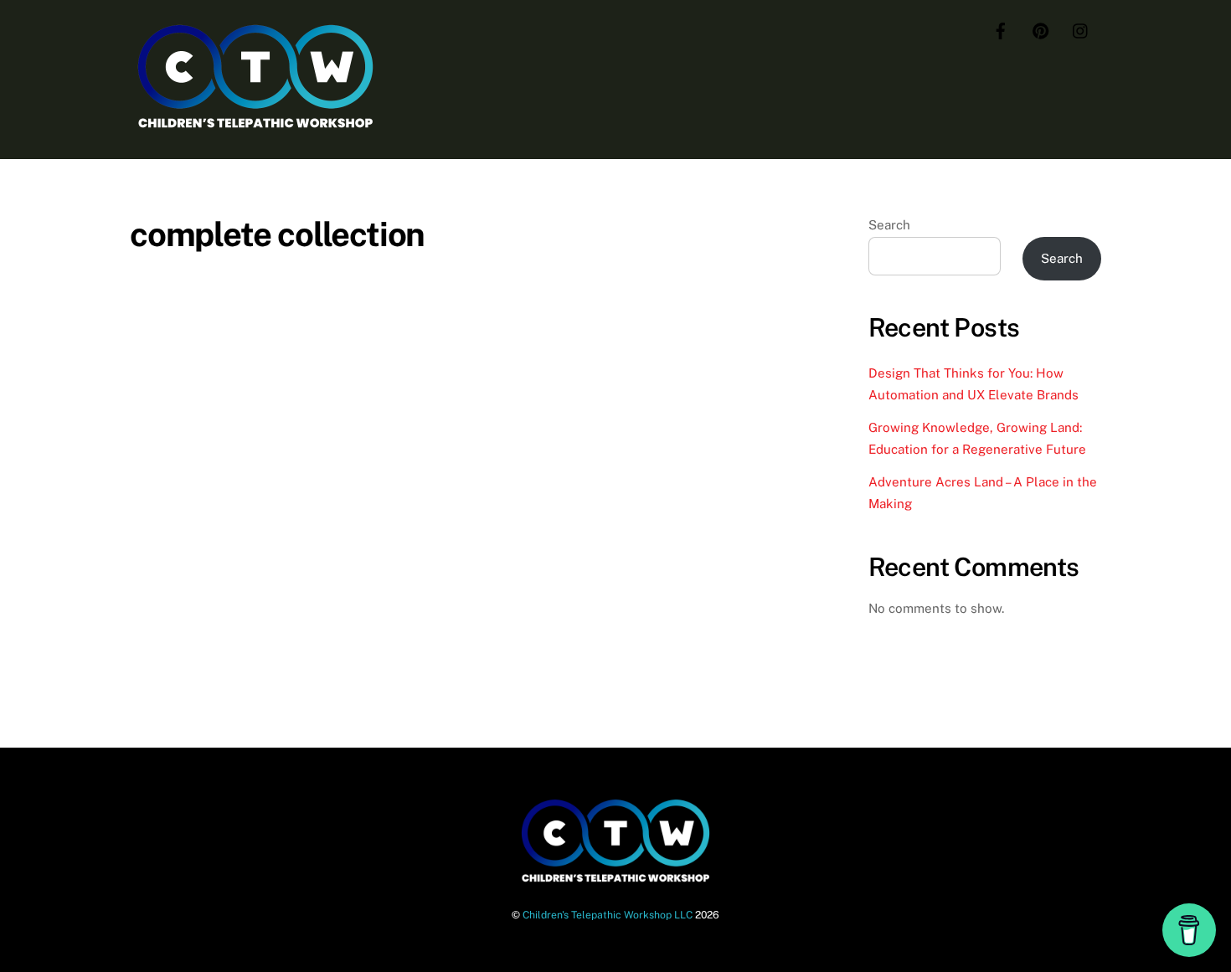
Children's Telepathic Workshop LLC (608, 914)
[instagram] (1081, 29)
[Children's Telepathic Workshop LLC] (255, 126)
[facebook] (1000, 29)
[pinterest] (1041, 29)
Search (889, 225)
